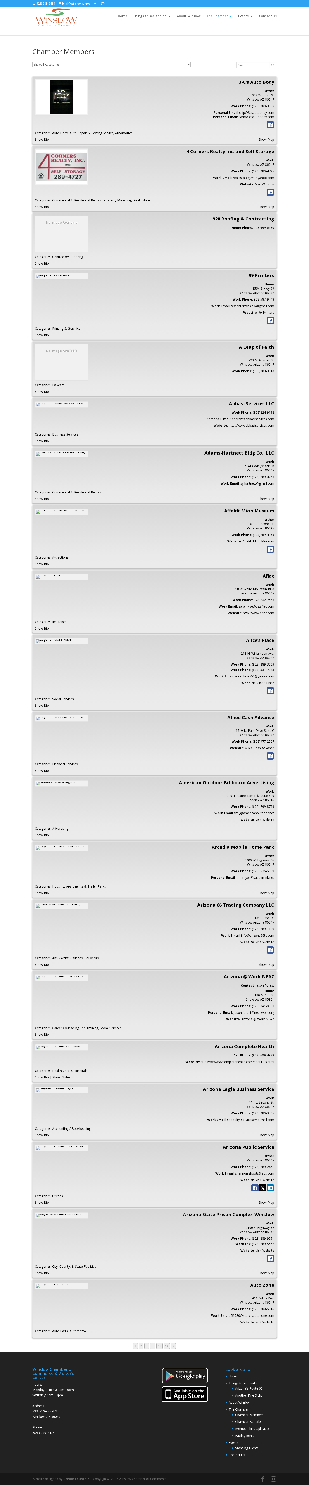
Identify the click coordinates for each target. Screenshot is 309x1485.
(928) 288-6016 (263, 1309)
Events (243, 16)
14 (167, 1346)
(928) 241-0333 (263, 1006)
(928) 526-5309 (263, 871)
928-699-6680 (264, 227)
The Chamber (217, 16)
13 (160, 1346)
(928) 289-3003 (263, 664)
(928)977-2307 (263, 741)
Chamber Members (249, 1415)
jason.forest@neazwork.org (254, 1012)
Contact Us (268, 16)
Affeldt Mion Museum (258, 541)
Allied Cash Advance (259, 748)
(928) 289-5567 (263, 1244)
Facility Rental (245, 1435)
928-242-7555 (264, 600)
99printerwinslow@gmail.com (252, 306)
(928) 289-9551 (263, 1238)
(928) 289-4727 (263, 171)
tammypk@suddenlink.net (255, 877)
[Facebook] (95, 3)
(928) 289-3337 (263, 1113)
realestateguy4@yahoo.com (253, 177)
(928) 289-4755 (263, 477)
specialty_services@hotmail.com (250, 1120)
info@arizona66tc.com (257, 935)
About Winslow (188, 16)
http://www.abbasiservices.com (251, 425)
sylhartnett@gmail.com (257, 483)
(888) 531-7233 (263, 670)
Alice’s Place (265, 683)
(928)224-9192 (263, 412)
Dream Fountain (76, 1479)
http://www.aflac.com (258, 613)
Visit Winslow (264, 184)
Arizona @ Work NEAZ (257, 1019)
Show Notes (61, 1077)
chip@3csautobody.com (256, 112)
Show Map (266, 139)
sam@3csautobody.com (256, 117)
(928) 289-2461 (263, 1167)
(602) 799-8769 (263, 806)
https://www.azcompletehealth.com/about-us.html (237, 1062)
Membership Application (253, 1428)
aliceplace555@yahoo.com (254, 676)
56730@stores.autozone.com (252, 1315)
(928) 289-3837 (263, 106)
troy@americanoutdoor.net (254, 813)
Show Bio (42, 139)
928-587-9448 (264, 299)
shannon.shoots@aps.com (254, 1173)
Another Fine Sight (248, 1395)
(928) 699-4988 (263, 1055)
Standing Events (247, 1448)
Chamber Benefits (248, 1421)
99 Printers (266, 312)
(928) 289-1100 (263, 929)
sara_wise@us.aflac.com (256, 606)
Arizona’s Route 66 (249, 1388)
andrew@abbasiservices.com (253, 419)
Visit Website (265, 819)
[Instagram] (102, 3)
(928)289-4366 (263, 535)
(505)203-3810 (263, 371)
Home (122, 16)
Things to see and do (149, 16)
